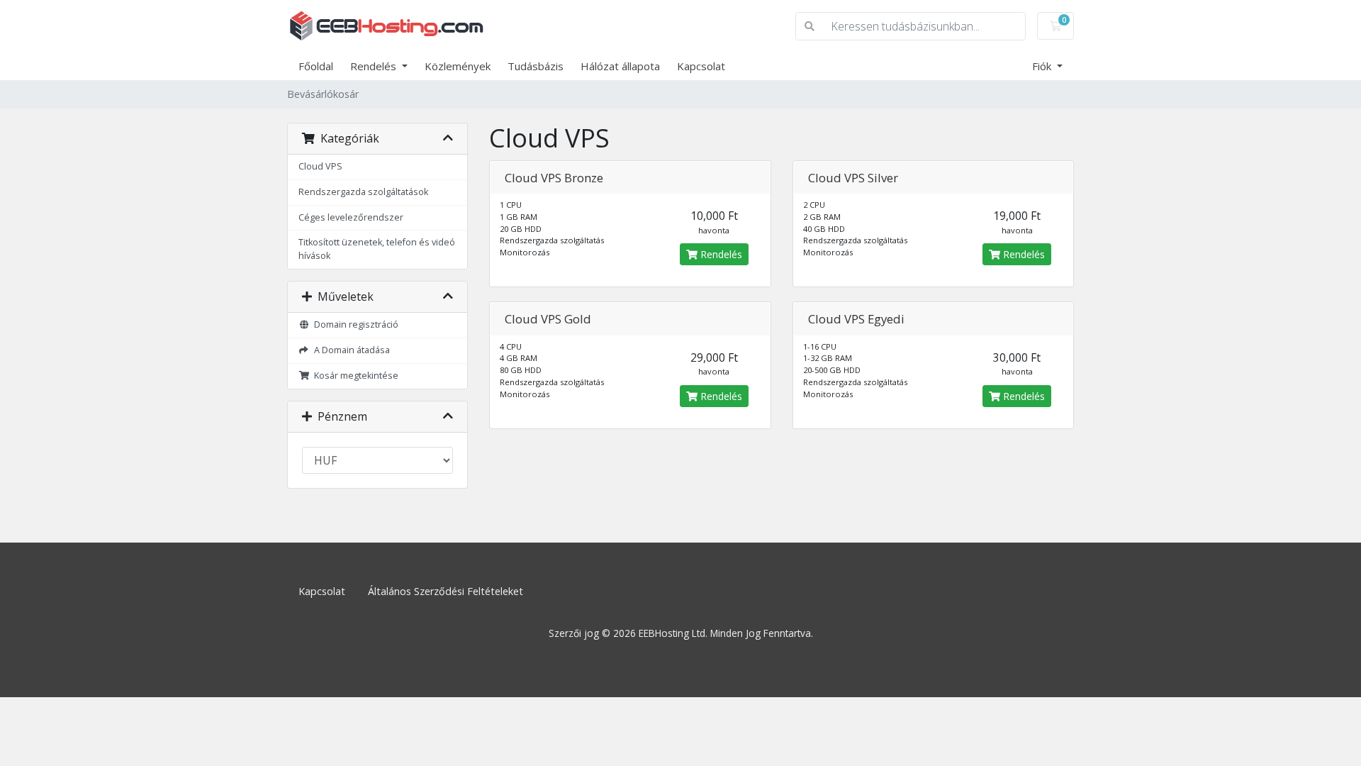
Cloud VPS (320, 166)
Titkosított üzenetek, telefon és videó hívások (376, 249)
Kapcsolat (701, 66)
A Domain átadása (350, 350)
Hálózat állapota (620, 66)
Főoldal (315, 66)
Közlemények (458, 66)
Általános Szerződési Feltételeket (445, 591)
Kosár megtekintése (354, 376)
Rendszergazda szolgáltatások (363, 192)
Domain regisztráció (354, 324)
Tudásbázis (536, 66)
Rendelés (374, 66)
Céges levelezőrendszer (350, 217)
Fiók (1043, 66)
